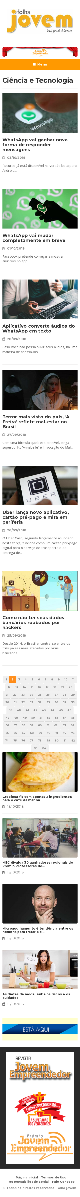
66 (15, 733)
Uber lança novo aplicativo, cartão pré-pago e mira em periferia (35, 517)
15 (32, 687)
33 (31, 702)
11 (73, 679)
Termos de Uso (53, 1177)
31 (15, 702)
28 (64, 694)
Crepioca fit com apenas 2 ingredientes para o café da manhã (37, 798)
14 (24, 687)
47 (7, 717)
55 (72, 717)
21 (7, 694)
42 (35, 710)
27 (56, 694)
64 (72, 725)
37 (64, 702)
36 (56, 702)
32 (23, 702)
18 (54, 687)
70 (48, 733)
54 (64, 717)
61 (48, 725)
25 (39, 694)
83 (35, 748)
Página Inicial (27, 1177)
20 (70, 687)
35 (48, 702)
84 (44, 748)
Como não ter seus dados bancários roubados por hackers (33, 622)
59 (31, 725)
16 (39, 687)
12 (9, 687)
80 (56, 740)
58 (23, 725)
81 (65, 740)
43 (44, 710)
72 (64, 733)
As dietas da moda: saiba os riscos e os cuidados (36, 996)
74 (6, 740)
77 (31, 740)
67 (23, 733)
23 (23, 694)
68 (32, 733)
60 (40, 725)
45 (61, 710)
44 (52, 710)
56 (7, 725)
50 (33, 717)
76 (23, 740)
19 (62, 687)
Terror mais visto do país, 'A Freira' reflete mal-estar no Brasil (36, 421)
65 (7, 733)
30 (7, 702)
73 (72, 733)
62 (56, 725)
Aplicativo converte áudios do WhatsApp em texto (38, 328)
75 (14, 740)
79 (48, 740)
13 (16, 687)
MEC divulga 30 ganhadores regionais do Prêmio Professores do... (37, 864)
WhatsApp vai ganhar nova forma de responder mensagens (35, 144)
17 (47, 687)
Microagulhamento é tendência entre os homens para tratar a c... (37, 930)
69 (40, 733)
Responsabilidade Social (28, 1181)
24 (31, 694)
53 (56, 717)
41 (27, 710)
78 (40, 740)
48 (16, 717)
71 (56, 733)
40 (19, 710)
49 (24, 717)
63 (64, 725)
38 (73, 702)
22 (14, 694)
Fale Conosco (63, 1181)
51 (41, 717)
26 (48, 694)
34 (40, 702)
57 (15, 725)
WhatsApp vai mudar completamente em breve (34, 238)
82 (73, 740)
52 (48, 717)
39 (10, 710)
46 (69, 710)
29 (72, 694)
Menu (42, 64)
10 (65, 679)
